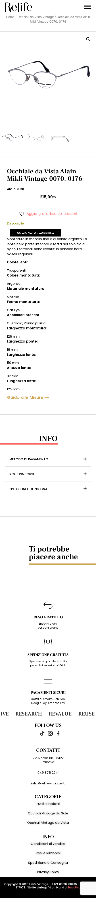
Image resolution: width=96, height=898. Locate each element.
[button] (88, 39)
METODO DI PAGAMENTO (28, 459)
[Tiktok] (40, 733)
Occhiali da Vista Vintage (35, 17)
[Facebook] (55, 733)
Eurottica (74, 887)
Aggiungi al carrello (35, 233)
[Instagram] (48, 733)
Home (10, 17)
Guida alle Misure (25, 397)
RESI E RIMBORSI (21, 474)
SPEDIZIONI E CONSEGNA (28, 489)
